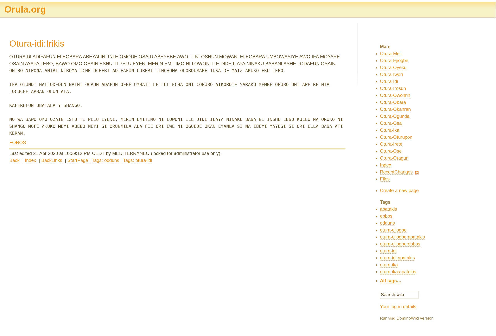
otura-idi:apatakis (397, 257)
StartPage (77, 160)
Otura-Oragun (394, 158)
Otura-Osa (391, 123)
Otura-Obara (393, 102)
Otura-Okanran (395, 109)
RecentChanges (396, 171)
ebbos (386, 216)
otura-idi (388, 250)
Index (30, 160)
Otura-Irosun (393, 88)
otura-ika (389, 264)
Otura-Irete (391, 144)
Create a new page (399, 190)
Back (14, 160)
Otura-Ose (391, 151)
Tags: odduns (105, 160)
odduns (387, 223)
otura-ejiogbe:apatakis (402, 236)
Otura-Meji (390, 53)
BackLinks (51, 160)
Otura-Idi (389, 81)
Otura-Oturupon (396, 137)
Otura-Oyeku (393, 67)
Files (385, 178)
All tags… (390, 280)
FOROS (17, 142)
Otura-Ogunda (394, 116)
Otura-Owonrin (395, 95)
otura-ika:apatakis (398, 271)
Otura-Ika (389, 130)
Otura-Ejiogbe (394, 60)
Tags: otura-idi (137, 160)
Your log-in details (398, 306)
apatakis (388, 209)
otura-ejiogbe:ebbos (400, 243)
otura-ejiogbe (393, 230)
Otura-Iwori (391, 74)
